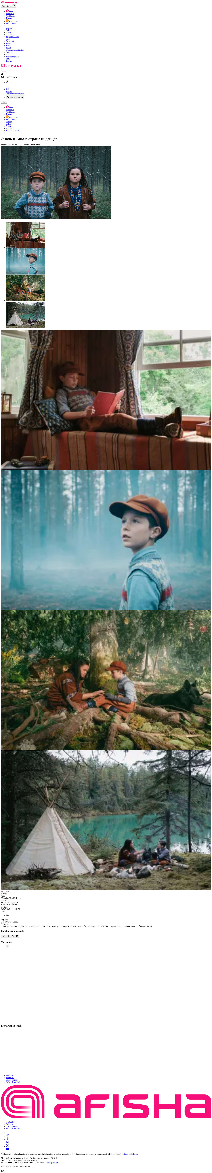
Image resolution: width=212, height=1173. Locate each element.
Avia (8, 59)
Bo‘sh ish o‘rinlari (13, 1082)
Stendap (9, 28)
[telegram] (7, 1136)
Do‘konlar (10, 41)
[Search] (14, 5)
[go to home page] (9, 3)
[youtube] (7, 1150)
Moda (8, 45)
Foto (7, 39)
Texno (8, 43)
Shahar (8, 32)
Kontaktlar (10, 1078)
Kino (11, 11)
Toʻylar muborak (12, 37)
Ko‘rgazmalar (11, 23)
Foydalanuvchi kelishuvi (128, 1154)
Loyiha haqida (11, 1080)
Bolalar (9, 30)
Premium (9, 34)
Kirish (9, 6)
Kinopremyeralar (12, 56)
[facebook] (7, 1139)
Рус (3, 6)
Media (8, 48)
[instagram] (7, 1143)
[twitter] (7, 1146)
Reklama (9, 1075)
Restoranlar (13, 21)
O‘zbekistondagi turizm (15, 50)
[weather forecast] (108, 84)
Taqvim (9, 61)
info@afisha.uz (53, 1162)
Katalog (9, 52)
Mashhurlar (10, 16)
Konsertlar (10, 14)
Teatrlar (9, 18)
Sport (8, 54)
